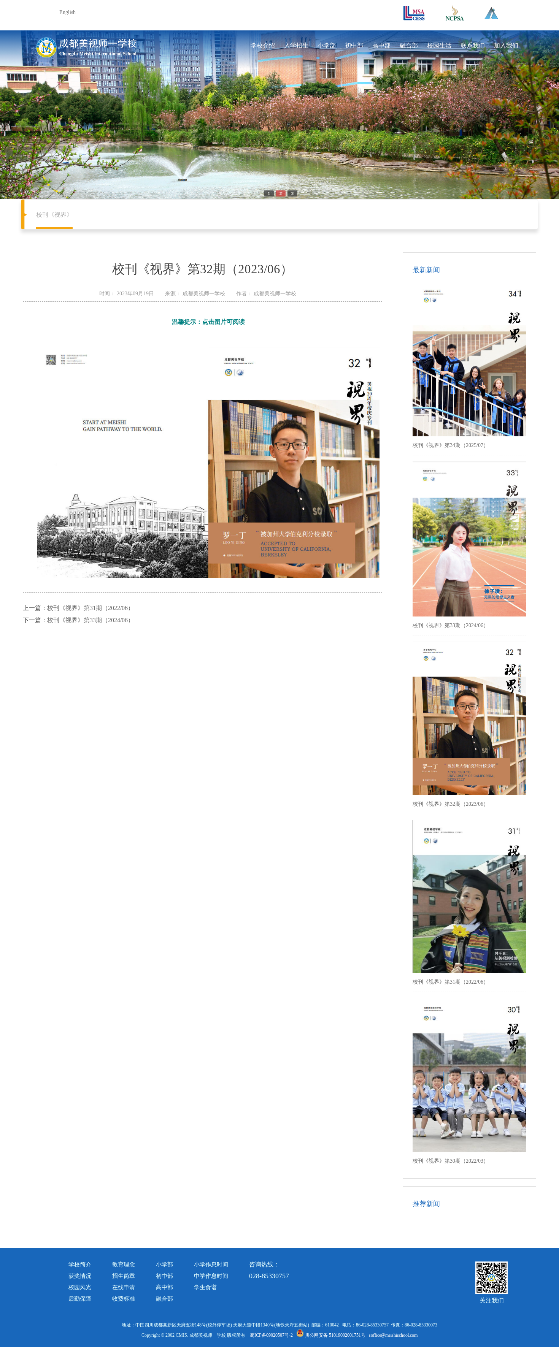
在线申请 (123, 1287)
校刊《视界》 (54, 214)
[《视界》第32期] (208, 577)
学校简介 (79, 1264)
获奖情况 (79, 1276)
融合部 (409, 45)
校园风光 (79, 1287)
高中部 (381, 45)
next (503, 112)
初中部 (354, 45)
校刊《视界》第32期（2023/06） (451, 804)
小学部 (327, 45)
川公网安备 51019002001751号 (334, 1335)
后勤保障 (79, 1299)
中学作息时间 (211, 1276)
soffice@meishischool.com (393, 1335)
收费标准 (123, 1299)
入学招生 (296, 45)
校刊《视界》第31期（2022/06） (90, 608)
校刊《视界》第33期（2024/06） (90, 620)
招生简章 (123, 1276)
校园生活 (439, 45)
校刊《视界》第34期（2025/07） (451, 445)
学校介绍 (263, 45)
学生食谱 (205, 1287)
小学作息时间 (211, 1264)
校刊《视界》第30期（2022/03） (451, 1161)
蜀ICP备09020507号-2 (271, 1335)
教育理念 (123, 1264)
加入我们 (506, 45)
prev (56, 112)
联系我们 (473, 45)
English (67, 12)
